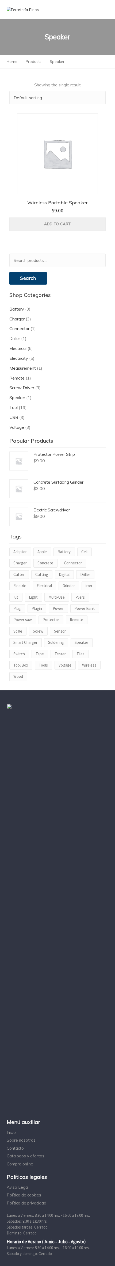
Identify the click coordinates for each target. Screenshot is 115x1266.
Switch (19, 653)
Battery (16, 309)
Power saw (22, 619)
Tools (43, 665)
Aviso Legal (18, 1187)
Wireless (89, 665)
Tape (40, 653)
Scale (17, 631)
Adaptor (20, 551)
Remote (17, 378)
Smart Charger (25, 642)
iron (89, 585)
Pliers (80, 597)
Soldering (56, 642)
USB (13, 417)
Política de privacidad (26, 1203)
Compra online (20, 1163)
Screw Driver (21, 387)
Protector (51, 619)
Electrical (17, 348)
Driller (14, 338)
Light (33, 597)
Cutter (19, 574)
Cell (84, 551)
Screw (38, 631)
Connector (19, 328)
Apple (42, 551)
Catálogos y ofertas (25, 1155)
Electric (19, 585)
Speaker (17, 397)
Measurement (22, 368)
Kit (15, 597)
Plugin (37, 608)
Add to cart (57, 223)
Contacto (15, 1148)
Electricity (18, 358)
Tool (13, 407)
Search (28, 278)
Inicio (11, 1132)
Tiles (80, 653)
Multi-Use (56, 597)
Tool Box (20, 665)
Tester (60, 653)
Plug (17, 608)
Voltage (16, 427)
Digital (64, 574)
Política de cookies (24, 1195)
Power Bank (84, 608)
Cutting (41, 574)
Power (58, 608)
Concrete (45, 562)
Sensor (60, 631)
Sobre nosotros (21, 1140)
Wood (18, 676)
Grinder (69, 585)
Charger (17, 319)
